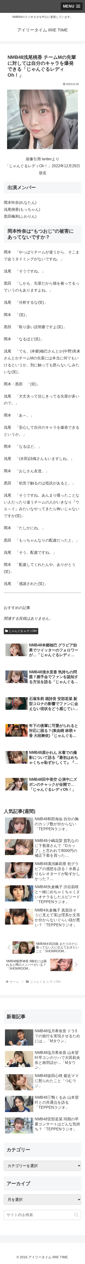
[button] (76, 1215)
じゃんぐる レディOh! (23, 631)
